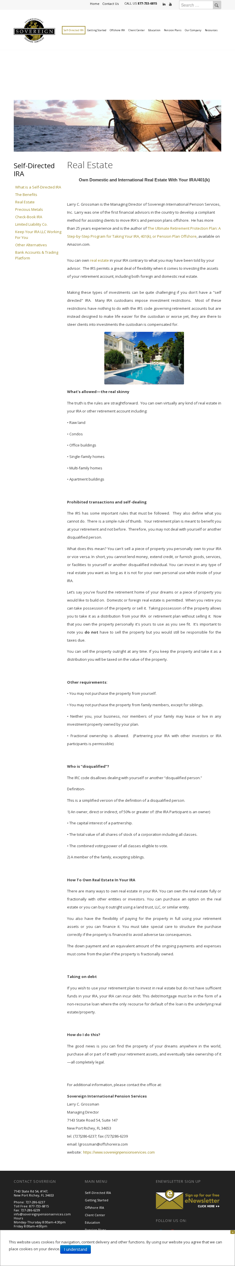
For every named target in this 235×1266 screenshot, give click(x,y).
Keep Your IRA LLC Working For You (38, 234)
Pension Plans (172, 30)
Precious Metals (29, 209)
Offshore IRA (117, 30)
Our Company (193, 30)
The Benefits (26, 194)
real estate (99, 260)
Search (216, 5)
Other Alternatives (31, 244)
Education (154, 30)
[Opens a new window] (164, 4)
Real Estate (25, 202)
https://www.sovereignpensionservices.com (119, 1152)
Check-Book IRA (28, 216)
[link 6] (34, 30)
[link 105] (188, 1198)
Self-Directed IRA (74, 30)
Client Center (136, 30)
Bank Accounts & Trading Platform (36, 255)
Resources (211, 30)
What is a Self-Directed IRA (38, 187)
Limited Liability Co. (31, 224)
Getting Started (96, 30)
